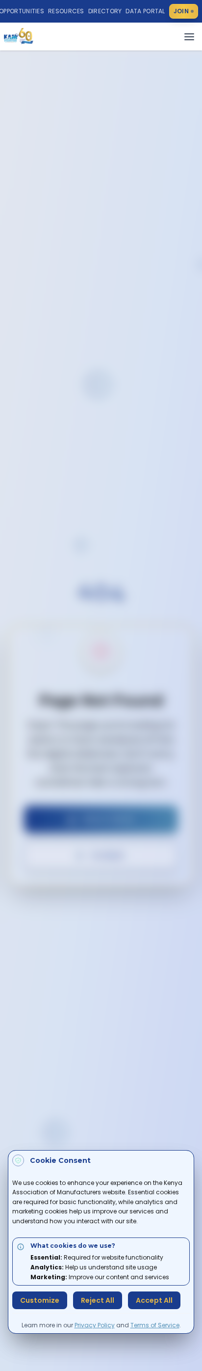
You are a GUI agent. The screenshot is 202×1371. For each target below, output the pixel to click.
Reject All (97, 1300)
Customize (39, 1300)
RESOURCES (66, 11)
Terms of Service (154, 1325)
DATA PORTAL (145, 11)
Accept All (154, 1300)
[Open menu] (189, 37)
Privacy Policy (95, 1325)
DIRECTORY (105, 11)
